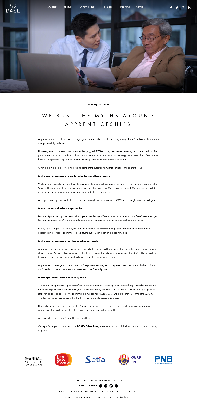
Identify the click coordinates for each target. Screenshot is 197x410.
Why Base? (52, 6)
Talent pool (108, 6)
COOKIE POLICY (133, 392)
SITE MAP (60, 392)
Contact (139, 6)
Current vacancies (88, 6)
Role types (68, 6)
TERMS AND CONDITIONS (84, 392)
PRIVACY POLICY (111, 392)
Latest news (124, 6)
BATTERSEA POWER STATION (106, 381)
